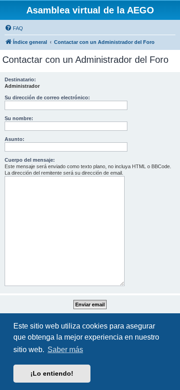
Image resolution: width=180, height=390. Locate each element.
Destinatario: (20, 79)
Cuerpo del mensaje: (30, 160)
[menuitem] (14, 28)
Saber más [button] (65, 349)
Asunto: (14, 139)
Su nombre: (19, 118)
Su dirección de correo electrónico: (47, 97)
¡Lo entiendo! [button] (51, 373)
